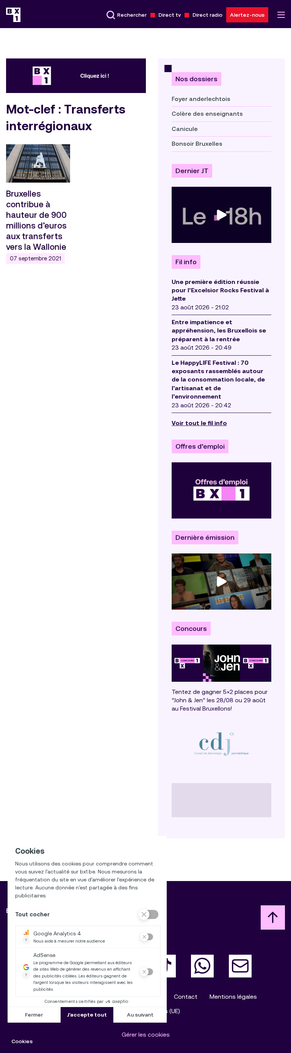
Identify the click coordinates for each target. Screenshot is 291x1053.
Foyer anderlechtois (201, 99)
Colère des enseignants (207, 113)
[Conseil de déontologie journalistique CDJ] (221, 743)
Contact (185, 996)
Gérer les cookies (146, 1034)
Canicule (185, 129)
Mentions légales (233, 996)
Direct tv (169, 15)
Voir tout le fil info (199, 423)
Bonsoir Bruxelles (197, 143)
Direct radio (207, 15)
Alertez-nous (247, 15)
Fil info (186, 262)
